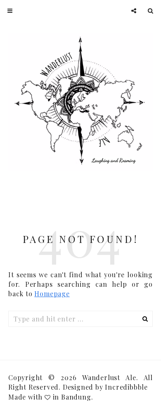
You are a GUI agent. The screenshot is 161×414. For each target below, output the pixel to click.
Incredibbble (126, 387)
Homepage (51, 293)
